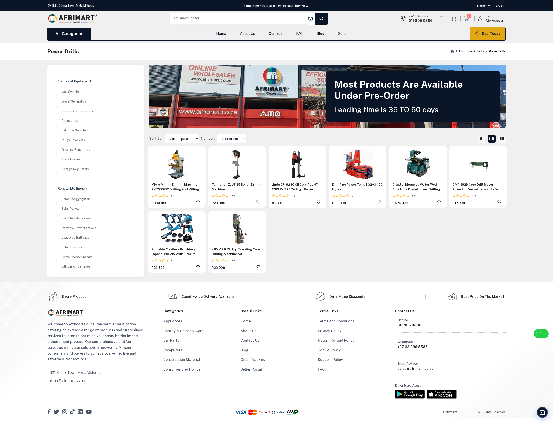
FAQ (299, 34)
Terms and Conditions (336, 321)
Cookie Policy (329, 350)
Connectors (70, 120)
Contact (275, 34)
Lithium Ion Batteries (76, 266)
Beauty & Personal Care (183, 331)
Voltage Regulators (75, 169)
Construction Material (181, 359)
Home (221, 34)
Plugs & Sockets (73, 140)
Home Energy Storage (77, 257)
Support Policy (330, 359)
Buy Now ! (302, 5)
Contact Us (249, 340)
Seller (343, 34)
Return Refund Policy (336, 340)
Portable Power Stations (79, 228)
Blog (320, 34)
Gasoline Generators (76, 149)
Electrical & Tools (471, 51)
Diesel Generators (74, 101)
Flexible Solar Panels (76, 218)
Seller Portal (251, 369)
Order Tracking (252, 359)
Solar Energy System (76, 199)
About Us (247, 34)
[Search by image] (311, 19)
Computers (172, 350)
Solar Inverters (72, 247)
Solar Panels (70, 208)
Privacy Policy (329, 331)
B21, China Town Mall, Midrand (74, 372)
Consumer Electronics (181, 369)
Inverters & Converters (77, 111)
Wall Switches (71, 91)
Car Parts (171, 340)
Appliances (172, 321)
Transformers (71, 159)
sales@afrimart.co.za (67, 380)
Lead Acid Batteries (75, 237)
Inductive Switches (75, 130)
